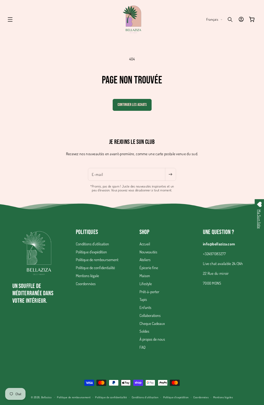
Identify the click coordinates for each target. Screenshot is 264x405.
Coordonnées (86, 283)
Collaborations (150, 315)
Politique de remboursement (97, 259)
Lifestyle (145, 283)
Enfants (145, 307)
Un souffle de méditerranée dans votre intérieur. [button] (32, 294)
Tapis (143, 299)
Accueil (144, 243)
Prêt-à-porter (149, 291)
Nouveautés (148, 251)
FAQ (142, 347)
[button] (10, 19)
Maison (144, 275)
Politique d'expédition (91, 251)
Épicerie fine (148, 267)
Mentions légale (87, 275)
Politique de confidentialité (95, 267)
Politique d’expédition (176, 397)
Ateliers (145, 259)
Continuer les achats (132, 104)
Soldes (144, 331)
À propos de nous (152, 339)
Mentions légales (223, 397)
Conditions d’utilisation (145, 397)
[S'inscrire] (170, 174)
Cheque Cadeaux (152, 323)
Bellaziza (46, 397)
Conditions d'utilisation (92, 243)
